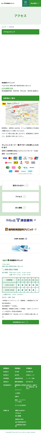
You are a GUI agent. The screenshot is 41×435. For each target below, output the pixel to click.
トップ (4, 27)
